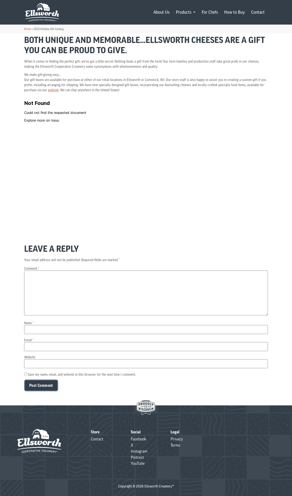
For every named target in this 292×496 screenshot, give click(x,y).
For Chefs (210, 12)
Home (27, 29)
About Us (161, 12)
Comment (31, 268)
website (53, 90)
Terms (175, 445)
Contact (258, 12)
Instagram (139, 451)
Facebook (138, 439)
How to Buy (234, 12)
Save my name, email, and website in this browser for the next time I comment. (82, 374)
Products (183, 12)
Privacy (177, 439)
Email (29, 340)
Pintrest (137, 457)
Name (29, 323)
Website (29, 357)
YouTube (138, 463)
